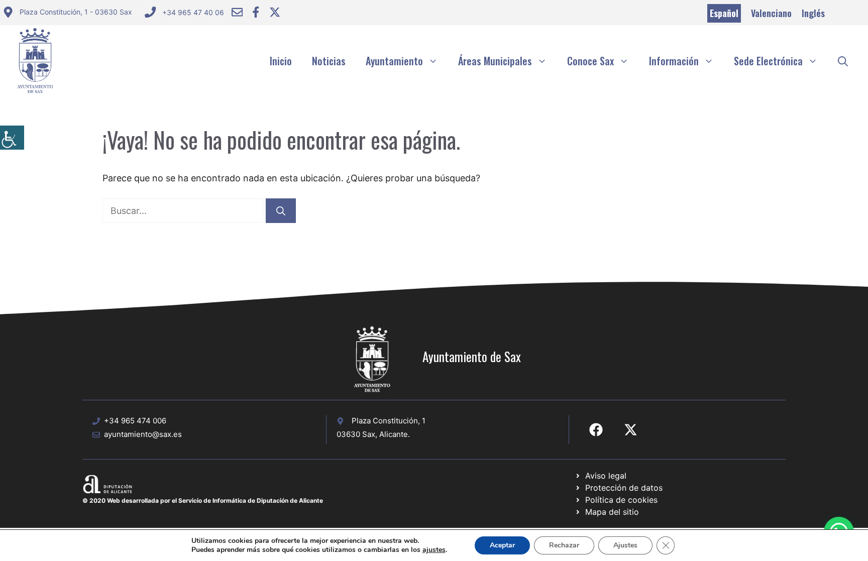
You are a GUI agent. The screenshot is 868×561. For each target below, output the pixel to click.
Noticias (329, 60)
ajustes (434, 549)
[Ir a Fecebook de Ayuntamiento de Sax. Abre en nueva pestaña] (596, 429)
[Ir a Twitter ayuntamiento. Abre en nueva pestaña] (275, 12)
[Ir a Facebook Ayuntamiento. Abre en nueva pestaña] (256, 12)
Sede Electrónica (768, 60)
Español (724, 13)
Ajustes (625, 545)
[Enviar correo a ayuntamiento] (237, 12)
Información (674, 60)
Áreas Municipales (495, 60)
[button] (843, 61)
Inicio (281, 60)
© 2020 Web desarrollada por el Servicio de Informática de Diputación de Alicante (202, 500)
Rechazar (564, 545)
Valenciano (771, 13)
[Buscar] (281, 210)
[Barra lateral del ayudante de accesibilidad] (12, 138)
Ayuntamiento (394, 60)
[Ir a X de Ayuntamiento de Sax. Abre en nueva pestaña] (630, 429)
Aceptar (502, 545)
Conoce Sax (590, 60)
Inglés (813, 13)
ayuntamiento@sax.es (143, 434)
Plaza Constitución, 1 (388, 420)
